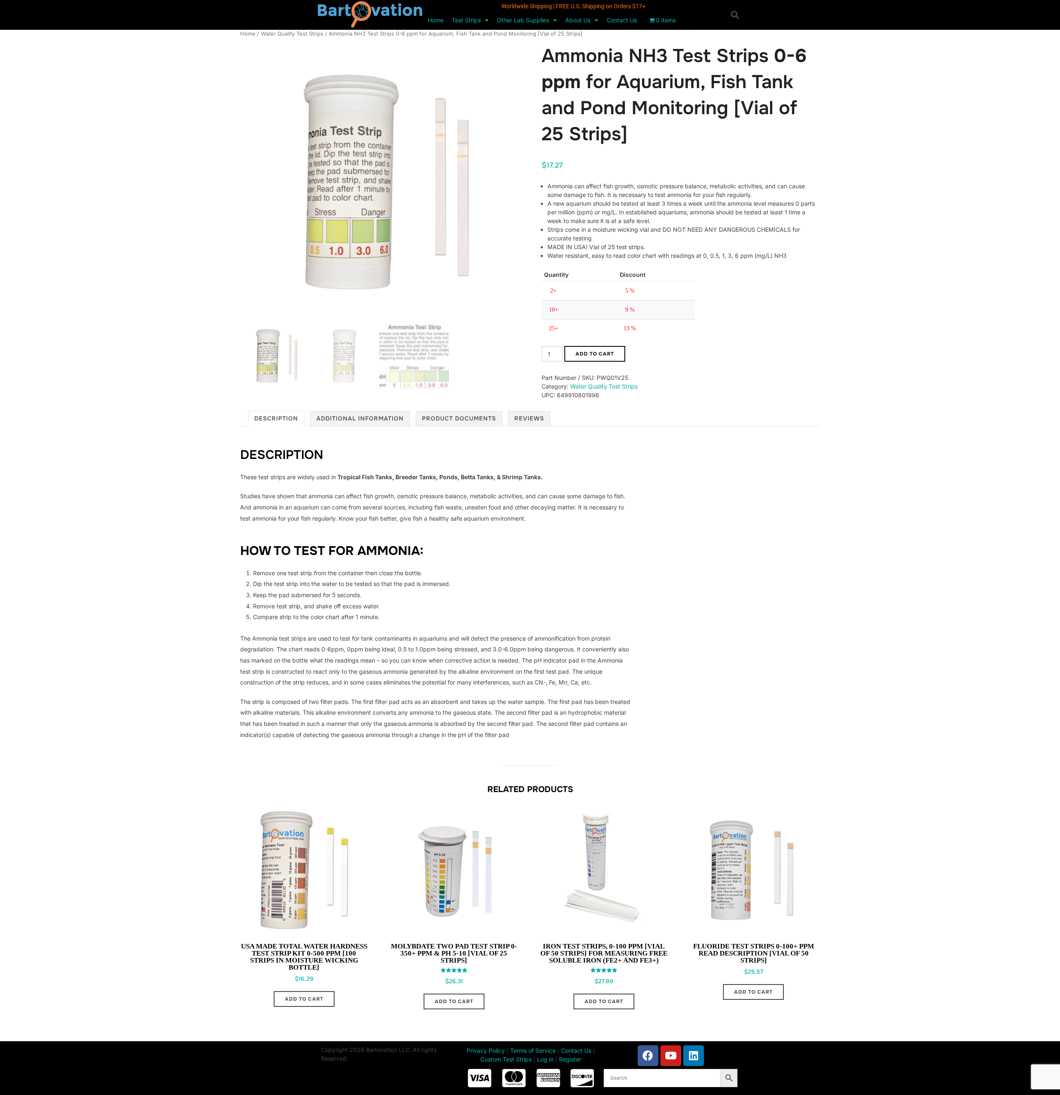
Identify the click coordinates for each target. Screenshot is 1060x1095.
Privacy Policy (486, 1050)
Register (570, 1059)
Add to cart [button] (304, 999)
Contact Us (622, 20)
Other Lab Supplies (523, 20)
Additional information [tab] (360, 418)
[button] (735, 15)
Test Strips (466, 20)
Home (435, 20)
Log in (545, 1059)
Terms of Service (533, 1050)
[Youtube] (670, 1055)
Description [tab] (276, 418)
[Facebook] (648, 1055)
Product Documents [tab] (459, 418)
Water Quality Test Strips (292, 34)
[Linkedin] (693, 1055)
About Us (577, 20)
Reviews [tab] (529, 418)
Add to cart (595, 354)
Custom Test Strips (506, 1059)
